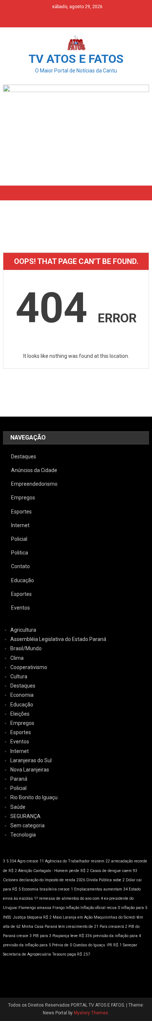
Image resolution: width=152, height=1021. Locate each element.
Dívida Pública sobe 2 (105, 880)
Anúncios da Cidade (34, 470)
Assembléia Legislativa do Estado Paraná (58, 639)
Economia (22, 695)
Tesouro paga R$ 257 (71, 954)
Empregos (23, 498)
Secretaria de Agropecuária (27, 954)
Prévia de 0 (62, 945)
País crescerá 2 (113, 926)
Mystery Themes (91, 1012)
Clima (17, 658)
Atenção (25, 870)
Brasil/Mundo (26, 648)
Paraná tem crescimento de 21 (72, 926)
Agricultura (23, 630)
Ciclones (10, 880)
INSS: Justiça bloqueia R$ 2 (27, 917)
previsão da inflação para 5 (27, 945)
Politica (19, 553)
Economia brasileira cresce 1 (47, 889)
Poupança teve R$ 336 (72, 935)
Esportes (21, 512)
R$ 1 (117, 945)
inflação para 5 (134, 907)
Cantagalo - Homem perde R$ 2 (61, 870)
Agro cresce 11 (30, 861)
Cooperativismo (28, 667)
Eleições (20, 714)
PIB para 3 (42, 935)
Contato (20, 566)
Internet (20, 525)
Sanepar (130, 945)
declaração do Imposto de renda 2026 (52, 880)
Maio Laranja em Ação (73, 917)
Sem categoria (27, 825)
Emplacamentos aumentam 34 (101, 889)
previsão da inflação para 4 (117, 935)
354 (13, 861)
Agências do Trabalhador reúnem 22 (77, 861)
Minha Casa (33, 926)
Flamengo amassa (34, 907)
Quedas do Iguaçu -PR (92, 945)
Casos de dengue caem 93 (113, 870)
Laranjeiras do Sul (31, 760)
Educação (22, 580)
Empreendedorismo (34, 484)
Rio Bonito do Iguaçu (34, 797)
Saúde (17, 807)
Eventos (20, 608)
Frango (58, 907)
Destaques (23, 456)
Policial (19, 539)
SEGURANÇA (25, 816)
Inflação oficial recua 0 (100, 907)
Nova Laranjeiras (29, 770)
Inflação (72, 907)
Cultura (18, 676)
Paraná (18, 779)
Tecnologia (23, 835)
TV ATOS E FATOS (76, 59)
